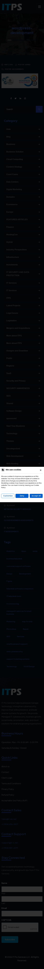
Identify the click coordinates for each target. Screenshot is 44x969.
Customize (8, 496)
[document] (22, 484)
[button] (41, 470)
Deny (22, 496)
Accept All (36, 496)
